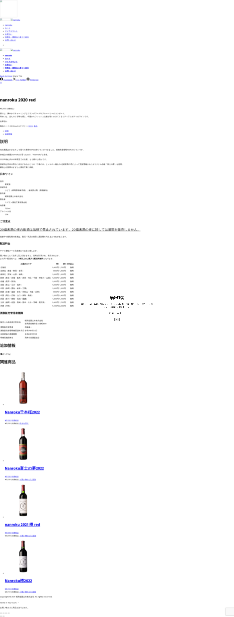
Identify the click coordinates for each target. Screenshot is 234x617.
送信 (117, 319)
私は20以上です (118, 313)
